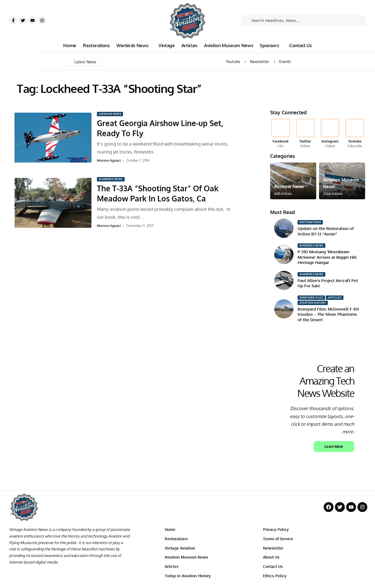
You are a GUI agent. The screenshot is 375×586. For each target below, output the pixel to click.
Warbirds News (111, 179)
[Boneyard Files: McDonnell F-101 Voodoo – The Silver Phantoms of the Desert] (283, 308)
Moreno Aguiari (109, 160)
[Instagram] (42, 20)
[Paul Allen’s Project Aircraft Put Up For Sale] (283, 280)
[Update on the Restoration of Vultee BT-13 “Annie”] (283, 228)
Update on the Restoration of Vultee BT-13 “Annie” (326, 231)
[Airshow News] (293, 181)
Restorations (310, 222)
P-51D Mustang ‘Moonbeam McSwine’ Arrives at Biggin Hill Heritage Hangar (327, 257)
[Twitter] (23, 20)
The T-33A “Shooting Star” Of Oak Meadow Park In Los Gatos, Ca (158, 193)
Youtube (233, 62)
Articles (335, 297)
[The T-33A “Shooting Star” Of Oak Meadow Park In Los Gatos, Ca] (53, 203)
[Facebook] (280, 134)
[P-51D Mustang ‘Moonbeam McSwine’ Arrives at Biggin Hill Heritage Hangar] (283, 254)
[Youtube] (32, 20)
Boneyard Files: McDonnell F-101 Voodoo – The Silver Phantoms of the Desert (328, 314)
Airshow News (110, 113)
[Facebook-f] (13, 20)
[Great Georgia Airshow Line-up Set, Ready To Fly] (53, 138)
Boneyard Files (311, 297)
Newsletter (259, 62)
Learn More (333, 446)
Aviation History (313, 302)
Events (285, 62)
